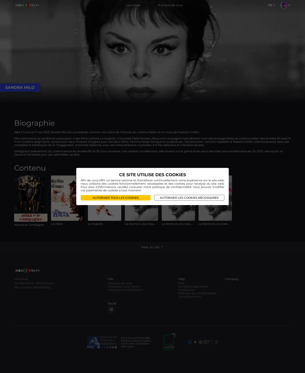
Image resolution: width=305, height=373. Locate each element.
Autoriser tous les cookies (116, 197)
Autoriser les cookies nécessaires (189, 197)
